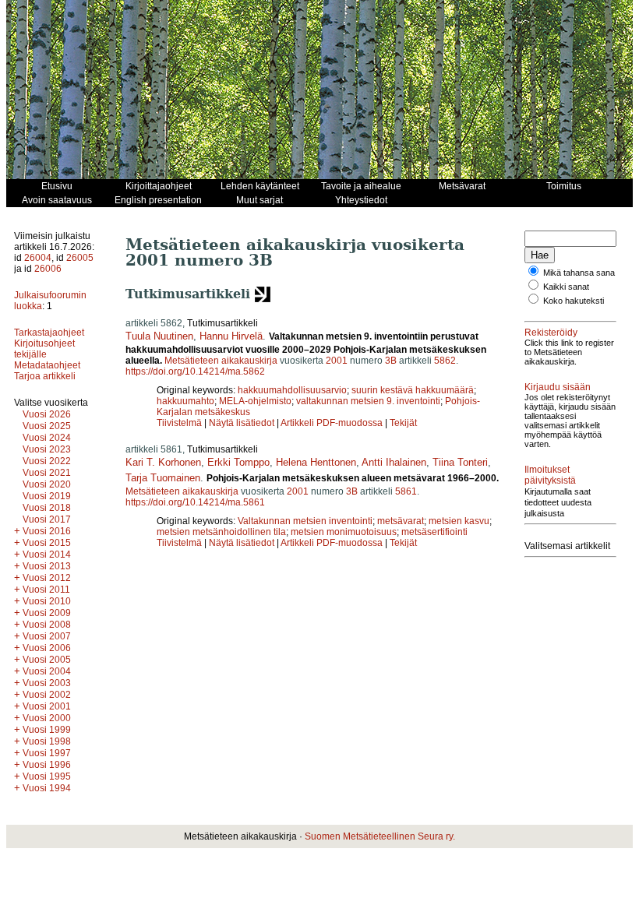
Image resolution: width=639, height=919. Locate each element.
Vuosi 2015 (47, 542)
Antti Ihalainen (394, 462)
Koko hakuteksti (573, 300)
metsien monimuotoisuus (344, 531)
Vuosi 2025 (47, 426)
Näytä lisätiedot (243, 422)
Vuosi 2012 (47, 577)
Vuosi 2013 (47, 566)
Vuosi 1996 (47, 764)
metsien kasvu (459, 521)
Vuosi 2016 (47, 531)
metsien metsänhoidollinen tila (221, 531)
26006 (48, 268)
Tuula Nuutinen (159, 336)
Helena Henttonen (316, 462)
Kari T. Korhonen (163, 462)
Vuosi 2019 (47, 496)
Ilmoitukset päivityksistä (550, 475)
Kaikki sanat (566, 286)
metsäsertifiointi (434, 531)
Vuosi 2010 (47, 601)
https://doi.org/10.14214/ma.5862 (195, 371)
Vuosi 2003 (47, 683)
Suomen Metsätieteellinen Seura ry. (380, 836)
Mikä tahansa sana (579, 272)
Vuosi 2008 (47, 624)
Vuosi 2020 (47, 484)
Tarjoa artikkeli (45, 376)
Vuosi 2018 (47, 507)
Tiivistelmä (179, 422)
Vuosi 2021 (47, 472)
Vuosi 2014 (47, 554)
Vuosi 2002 (47, 694)
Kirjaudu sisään (557, 387)
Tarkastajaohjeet (49, 332)
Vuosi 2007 (47, 636)
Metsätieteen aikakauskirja (220, 360)
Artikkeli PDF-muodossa (332, 422)
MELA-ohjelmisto (255, 401)
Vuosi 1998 (47, 741)
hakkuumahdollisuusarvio (292, 390)
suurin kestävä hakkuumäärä (412, 390)
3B (391, 360)
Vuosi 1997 (47, 753)
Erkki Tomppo (238, 462)
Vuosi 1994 (47, 788)
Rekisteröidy (550, 332)
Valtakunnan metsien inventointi (305, 521)
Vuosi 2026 (47, 414)
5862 (445, 360)
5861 (406, 491)
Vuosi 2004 (47, 671)
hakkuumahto (185, 401)
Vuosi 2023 (47, 449)
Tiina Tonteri (460, 462)
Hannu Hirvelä (231, 336)
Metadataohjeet (47, 365)
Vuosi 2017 (47, 519)
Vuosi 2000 (47, 718)
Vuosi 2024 (47, 437)
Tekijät (403, 422)
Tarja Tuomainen (162, 478)
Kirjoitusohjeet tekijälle (44, 349)
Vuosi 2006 (47, 648)
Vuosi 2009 (47, 612)
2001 (337, 360)
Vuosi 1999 (47, 729)
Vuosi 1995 (47, 776)
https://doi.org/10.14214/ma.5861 (195, 502)
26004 (37, 257)
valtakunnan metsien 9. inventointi (368, 401)
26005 (80, 257)
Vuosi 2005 (47, 659)
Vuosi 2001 (47, 706)
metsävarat (400, 521)
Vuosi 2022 (47, 461)
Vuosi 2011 (46, 589)
